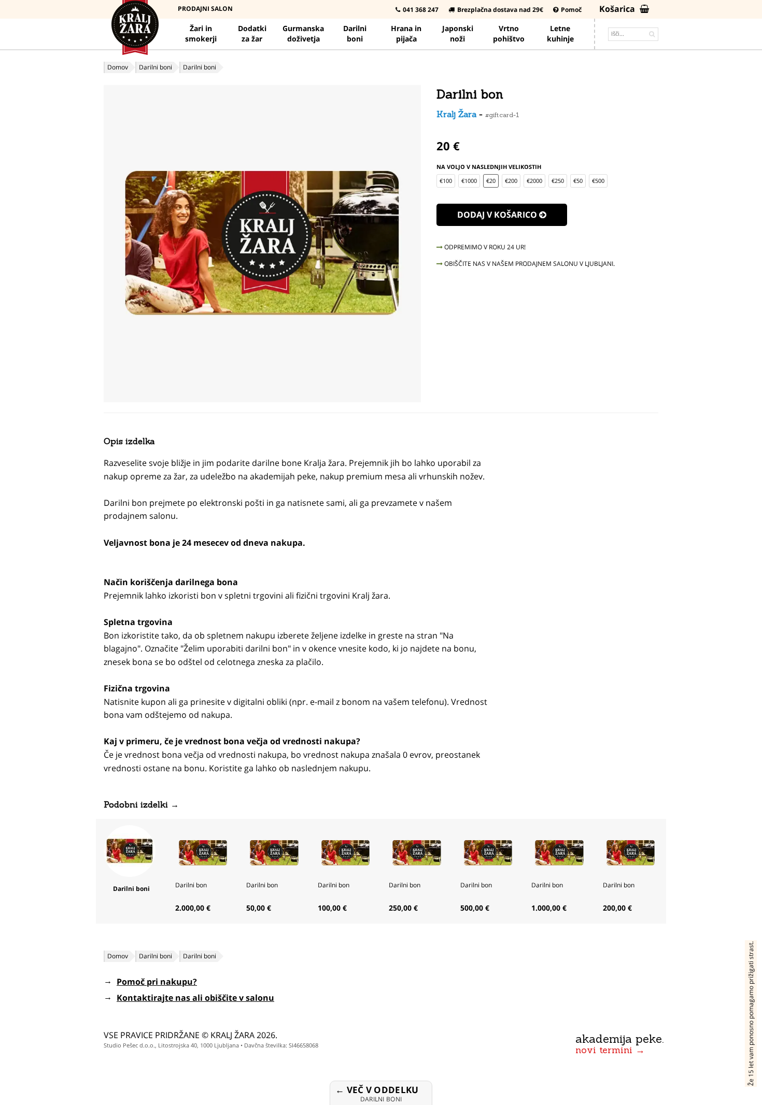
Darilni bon (191, 885)
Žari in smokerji (201, 33)
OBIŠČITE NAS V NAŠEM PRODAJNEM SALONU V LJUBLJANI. (529, 263)
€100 (446, 181)
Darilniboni (354, 33)
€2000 (534, 181)
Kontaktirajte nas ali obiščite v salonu (195, 997)
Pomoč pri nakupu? (157, 981)
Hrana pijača (406, 33)
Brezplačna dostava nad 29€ (500, 9)
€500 (598, 181)
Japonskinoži (457, 33)
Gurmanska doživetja (303, 33)
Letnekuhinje (560, 33)
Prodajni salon (205, 8)
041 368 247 (421, 9)
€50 (578, 181)
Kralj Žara (456, 114)
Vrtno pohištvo (509, 33)
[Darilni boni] (130, 850)
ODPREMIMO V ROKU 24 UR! (484, 247)
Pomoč (571, 9)
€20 (491, 181)
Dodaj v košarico (498, 214)
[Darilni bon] (203, 852)
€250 (558, 181)
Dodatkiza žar (252, 33)
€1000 (469, 181)
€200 (511, 181)
